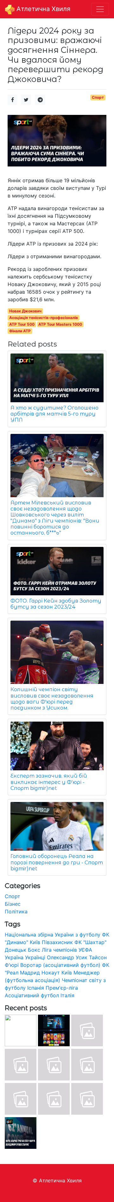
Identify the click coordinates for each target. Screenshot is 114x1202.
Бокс (34, 950)
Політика (16, 911)
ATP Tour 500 (22, 324)
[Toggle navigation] (100, 9)
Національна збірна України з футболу (52, 934)
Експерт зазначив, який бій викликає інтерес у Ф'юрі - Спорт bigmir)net (48, 782)
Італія (67, 995)
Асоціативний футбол (32, 995)
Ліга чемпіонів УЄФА (67, 950)
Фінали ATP (20, 331)
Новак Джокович (25, 311)
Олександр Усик (67, 957)
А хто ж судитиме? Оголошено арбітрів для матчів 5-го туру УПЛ (54, 414)
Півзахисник (57, 942)
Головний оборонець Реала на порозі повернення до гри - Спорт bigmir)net (56, 862)
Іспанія (35, 988)
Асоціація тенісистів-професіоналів (43, 317)
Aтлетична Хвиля (42, 9)
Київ (66, 972)
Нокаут (50, 972)
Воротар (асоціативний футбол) (60, 965)
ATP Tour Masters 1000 (60, 324)
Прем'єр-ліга (62, 988)
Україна (14, 957)
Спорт (98, 97)
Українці (35, 957)
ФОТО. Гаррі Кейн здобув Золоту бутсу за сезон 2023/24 (55, 604)
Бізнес (13, 904)
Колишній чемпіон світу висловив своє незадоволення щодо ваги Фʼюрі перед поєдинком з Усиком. (51, 698)
